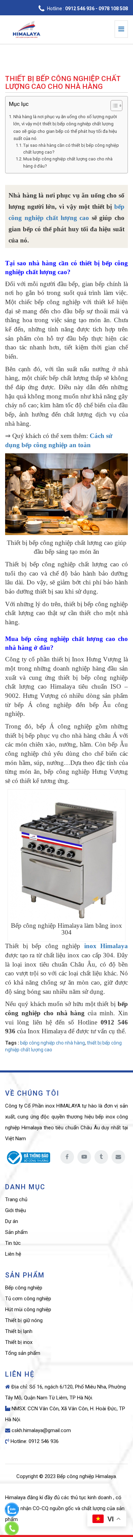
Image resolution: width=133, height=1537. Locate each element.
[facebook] (67, 1157)
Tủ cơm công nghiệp (28, 1299)
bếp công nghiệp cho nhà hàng (52, 1043)
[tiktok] (101, 1157)
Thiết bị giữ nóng (24, 1320)
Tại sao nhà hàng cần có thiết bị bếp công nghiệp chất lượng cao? (71, 149)
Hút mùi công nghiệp (28, 1309)
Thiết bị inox (18, 1342)
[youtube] (84, 1157)
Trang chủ (16, 1199)
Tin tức (13, 1243)
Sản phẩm (16, 1232)
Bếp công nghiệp (23, 1288)
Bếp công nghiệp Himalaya (86, 1476)
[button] (113, 106)
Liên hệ (13, 1254)
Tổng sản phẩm (22, 1353)
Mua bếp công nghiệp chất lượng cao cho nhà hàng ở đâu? (68, 162)
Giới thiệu (15, 1210)
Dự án (11, 1221)
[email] (118, 1157)
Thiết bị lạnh (18, 1331)
